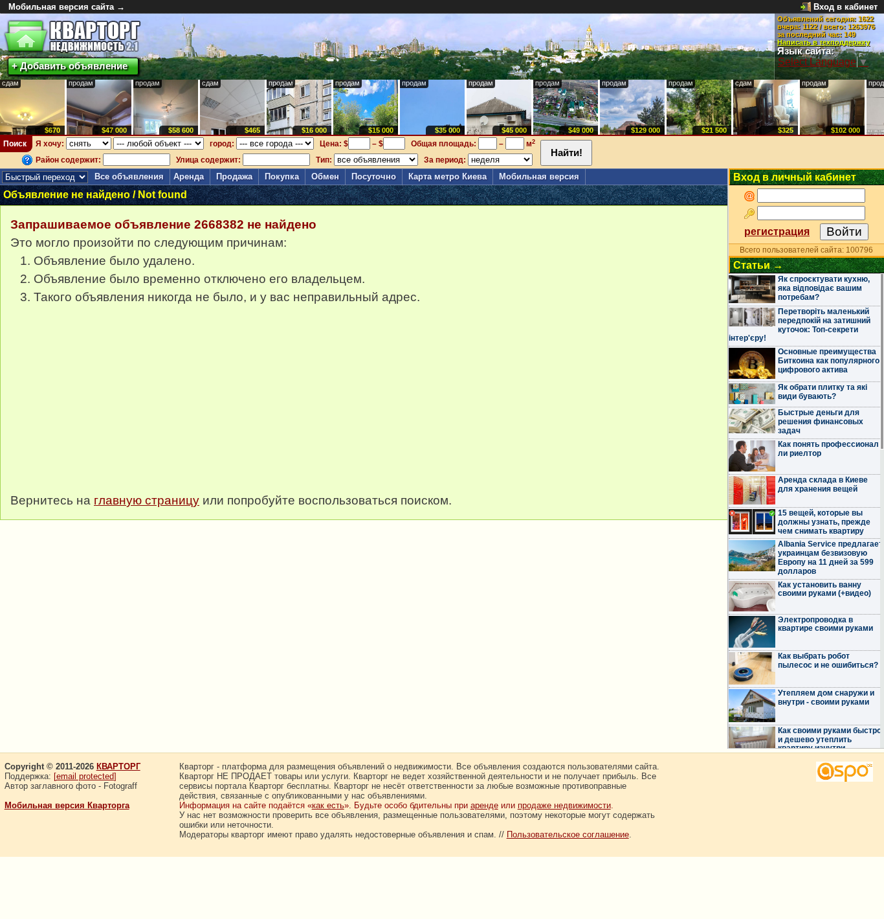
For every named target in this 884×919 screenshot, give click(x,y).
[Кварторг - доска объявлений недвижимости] (72, 36)
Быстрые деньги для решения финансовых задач (820, 421)
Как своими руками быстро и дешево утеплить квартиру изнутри (829, 739)
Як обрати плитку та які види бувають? (822, 392)
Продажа (234, 176)
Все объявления (129, 176)
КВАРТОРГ (118, 766)
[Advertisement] (107, 405)
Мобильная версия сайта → (66, 7)
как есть (328, 805)
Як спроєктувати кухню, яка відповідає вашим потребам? (824, 288)
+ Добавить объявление (69, 65)
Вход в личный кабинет (794, 177)
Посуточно (373, 176)
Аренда (188, 176)
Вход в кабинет (845, 7)
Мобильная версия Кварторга (67, 805)
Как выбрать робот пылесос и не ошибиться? (828, 661)
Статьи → (758, 265)
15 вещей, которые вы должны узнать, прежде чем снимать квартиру (824, 522)
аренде (484, 805)
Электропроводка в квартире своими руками (825, 624)
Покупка (282, 176)
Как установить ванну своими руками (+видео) (824, 589)
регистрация (777, 231)
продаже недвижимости (564, 805)
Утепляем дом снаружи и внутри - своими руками (826, 697)
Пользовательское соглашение (568, 834)
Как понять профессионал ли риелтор (828, 449)
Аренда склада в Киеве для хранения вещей (823, 484)
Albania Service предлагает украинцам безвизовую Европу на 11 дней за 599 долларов (830, 557)
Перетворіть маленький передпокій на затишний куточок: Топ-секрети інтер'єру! (799, 325)
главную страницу (146, 500)
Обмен (325, 176)
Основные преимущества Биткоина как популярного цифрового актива (828, 360)
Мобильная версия (539, 176)
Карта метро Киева (447, 176)
